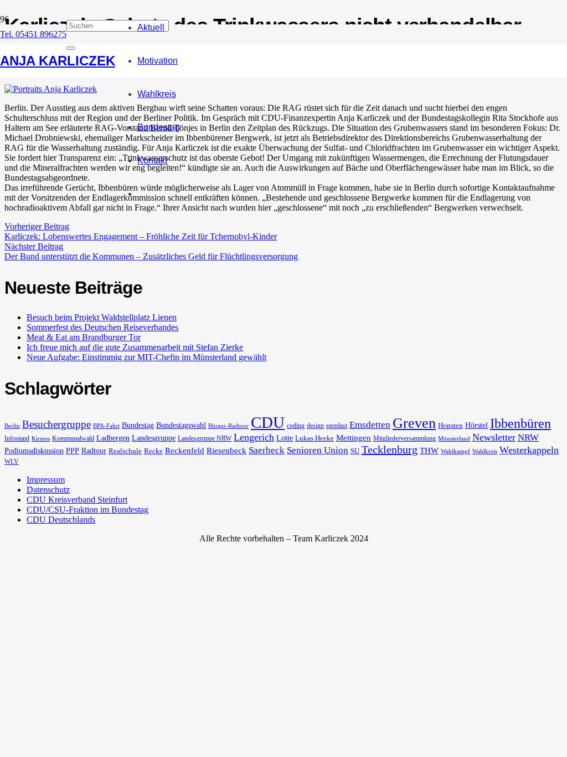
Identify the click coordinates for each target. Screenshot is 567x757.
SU (354, 451)
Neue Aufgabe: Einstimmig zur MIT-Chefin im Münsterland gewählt (146, 357)
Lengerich (254, 437)
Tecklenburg (389, 449)
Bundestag (138, 425)
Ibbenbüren (520, 423)
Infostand (16, 438)
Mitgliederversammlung (404, 438)
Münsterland (454, 439)
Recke (153, 451)
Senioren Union (317, 450)
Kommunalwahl (73, 438)
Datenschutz (48, 489)
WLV (11, 462)
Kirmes (41, 439)
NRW (528, 437)
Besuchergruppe (56, 424)
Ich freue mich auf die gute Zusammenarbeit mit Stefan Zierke (135, 347)
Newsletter (494, 437)
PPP (72, 450)
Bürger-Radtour (228, 426)
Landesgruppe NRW (204, 438)
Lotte (284, 437)
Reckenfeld (184, 450)
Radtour (93, 450)
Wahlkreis (484, 451)
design (315, 425)
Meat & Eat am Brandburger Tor (84, 337)
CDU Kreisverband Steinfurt (77, 499)
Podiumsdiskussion (34, 450)
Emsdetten (369, 425)
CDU (268, 422)
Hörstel (476, 425)
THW (429, 450)
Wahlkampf (455, 451)
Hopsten (450, 425)
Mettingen (353, 437)
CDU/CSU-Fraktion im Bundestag (87, 509)
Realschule (125, 451)
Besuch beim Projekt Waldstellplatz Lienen (102, 317)
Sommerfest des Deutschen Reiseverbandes (102, 327)
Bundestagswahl (181, 425)
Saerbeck (267, 450)
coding (296, 425)
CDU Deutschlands (61, 519)
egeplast (336, 425)
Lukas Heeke (314, 438)
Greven (414, 423)
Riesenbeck (226, 450)
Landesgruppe (154, 437)
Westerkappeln (529, 450)
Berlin (12, 426)
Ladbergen (113, 437)
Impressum (46, 479)
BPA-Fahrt (106, 426)
